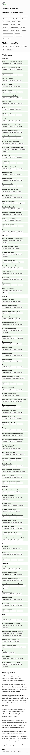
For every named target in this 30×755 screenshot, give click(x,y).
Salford (17, 30)
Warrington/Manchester (8, 36)
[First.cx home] (3, 750)
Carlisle (18, 18)
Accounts (5, 46)
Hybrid (13, 21)
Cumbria (24, 18)
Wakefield (17, 33)
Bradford (12, 18)
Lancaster (12, 24)
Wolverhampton (6, 38)
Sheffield (24, 30)
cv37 (4, 21)
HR (3, 49)
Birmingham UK (15, 16)
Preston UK (5, 30)
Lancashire (5, 24)
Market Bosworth (14, 27)
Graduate (24, 46)
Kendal (19, 21)
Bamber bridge (6, 16)
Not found (23, 27)
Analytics (12, 46)
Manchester (5, 27)
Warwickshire (19, 36)
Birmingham (24, 16)
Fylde (9, 21)
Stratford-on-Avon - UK (8, 33)
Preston (12, 30)
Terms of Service (19, 752)
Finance (18, 46)
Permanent (9, 49)
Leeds (18, 24)
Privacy (26, 752)
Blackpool (5, 18)
